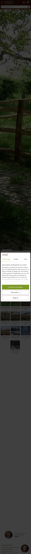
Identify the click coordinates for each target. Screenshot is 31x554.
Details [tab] (16, 259)
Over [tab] (25, 259)
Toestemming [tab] (6, 259)
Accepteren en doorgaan (15, 287)
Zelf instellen (14, 292)
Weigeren (15, 298)
